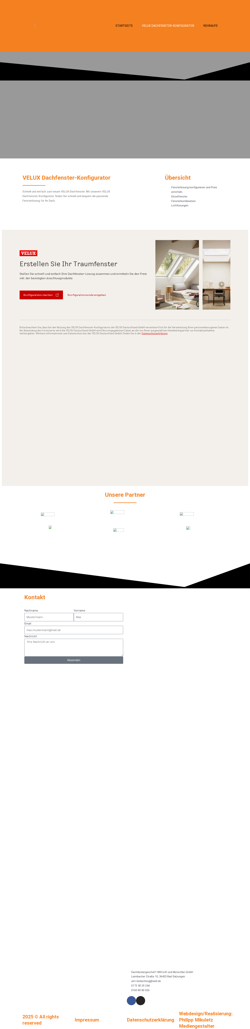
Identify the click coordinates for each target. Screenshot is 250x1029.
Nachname (31, 610)
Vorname (79, 610)
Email (27, 623)
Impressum (87, 1020)
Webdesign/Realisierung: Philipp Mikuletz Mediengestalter (205, 1020)
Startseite (124, 25)
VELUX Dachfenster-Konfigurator (168, 25)
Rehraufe (210, 25)
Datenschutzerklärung (150, 1020)
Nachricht (30, 636)
